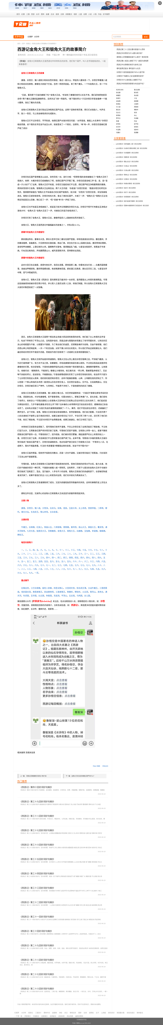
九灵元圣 (31, 531)
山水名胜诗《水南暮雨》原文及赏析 (127, 153)
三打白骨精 (35, 588)
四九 (99, 558)
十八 (101, 550)
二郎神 (100, 508)
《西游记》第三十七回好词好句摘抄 (37, 830)
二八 (69, 554)
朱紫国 (49, 596)
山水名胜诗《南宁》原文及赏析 (126, 192)
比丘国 (41, 596)
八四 (35, 569)
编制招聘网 (79, 1016)
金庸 (47, 14)
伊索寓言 (27, 1016)
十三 (73, 550)
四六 (82, 558)
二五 (52, 554)
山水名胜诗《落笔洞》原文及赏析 (126, 157)
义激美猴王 (60, 592)
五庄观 (72, 596)
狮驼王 (20, 535)
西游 (32, 14)
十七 (96, 550)
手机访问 (105, 766)
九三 (86, 569)
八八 (57, 569)
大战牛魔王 (93, 588)
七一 (48, 565)
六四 (98, 561)
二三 (40, 554)
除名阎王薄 (81, 588)
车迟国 (26, 596)
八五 (40, 569)
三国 (28, 14)
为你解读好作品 (81, 1019)
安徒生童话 (130, 1013)
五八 (63, 561)
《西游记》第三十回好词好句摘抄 (36, 931)
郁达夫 (118, 110)
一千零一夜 (18, 1016)
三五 (19, 558)
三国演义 (38, 1013)
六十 (75, 561)
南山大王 (82, 527)
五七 (57, 561)
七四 (65, 565)
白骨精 (32, 527)
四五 (77, 558)
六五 (103, 561)
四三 (65, 558)
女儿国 (87, 596)
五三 (35, 561)
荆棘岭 (70, 592)
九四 (92, 569)
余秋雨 (118, 101)
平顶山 (64, 596)
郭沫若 (136, 92)
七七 (82, 565)
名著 (85, 14)
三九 (42, 558)
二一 (29, 554)
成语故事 (61, 1016)
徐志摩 (118, 92)
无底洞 (56, 596)
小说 (90, 14)
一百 (36, 573)
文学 (23, 43)
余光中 (118, 127)
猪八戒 (37, 508)
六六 (19, 565)
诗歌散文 (68, 14)
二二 (35, 554)
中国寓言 (36, 1016)
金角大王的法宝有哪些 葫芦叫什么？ (83, 776)
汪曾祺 (136, 104)
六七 (25, 565)
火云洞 (85, 592)
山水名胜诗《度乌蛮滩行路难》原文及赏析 (129, 201)
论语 (85, 1013)
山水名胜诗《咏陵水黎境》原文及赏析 (128, 183)
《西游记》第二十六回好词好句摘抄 (37, 989)
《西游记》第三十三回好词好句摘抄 (37, 888)
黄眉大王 (92, 527)
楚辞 (79, 1013)
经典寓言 (44, 1016)
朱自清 (136, 95)
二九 (75, 554)
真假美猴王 (37, 592)
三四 (103, 554)
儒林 (42, 14)
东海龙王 (34, 512)
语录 (57, 14)
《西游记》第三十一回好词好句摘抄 (37, 917)
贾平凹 (118, 118)
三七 (31, 558)
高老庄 (100, 592)
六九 (36, 565)
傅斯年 (136, 110)
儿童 (80, 14)
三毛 (135, 98)
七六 (77, 565)
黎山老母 (44, 512)
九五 (98, 569)
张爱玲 (118, 98)
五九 (69, 561)
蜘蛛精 (102, 531)
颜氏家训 (111, 1013)
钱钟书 (136, 130)
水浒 (37, 14)
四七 (88, 558)
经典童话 (53, 1016)
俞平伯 (136, 124)
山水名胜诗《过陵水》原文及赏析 (126, 179)
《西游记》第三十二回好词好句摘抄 (37, 902)
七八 (88, 565)
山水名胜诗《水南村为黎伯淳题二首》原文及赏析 (131, 148)
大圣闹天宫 (70, 588)
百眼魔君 (52, 531)
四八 (94, 558)
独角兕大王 (41, 531)
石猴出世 (25, 588)
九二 (80, 569)
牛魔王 (24, 527)
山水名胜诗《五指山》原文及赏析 (126, 166)
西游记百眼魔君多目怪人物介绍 (36, 776)
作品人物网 (96, 766)
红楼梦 (30, 37)
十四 (78, 550)
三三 (98, 554)
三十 (80, 554)
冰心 (135, 115)
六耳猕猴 (57, 527)
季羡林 (118, 115)
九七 (19, 573)
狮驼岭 (77, 592)
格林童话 (140, 1013)
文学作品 (18, 37)
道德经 (91, 1013)
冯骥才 (118, 132)
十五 (84, 550)
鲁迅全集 (137, 90)
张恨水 (136, 127)
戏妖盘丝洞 (26, 592)
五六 (52, 561)
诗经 (60, 1013)
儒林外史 (47, 1013)
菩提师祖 (92, 508)
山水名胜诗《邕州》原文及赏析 (126, 188)
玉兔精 (87, 531)
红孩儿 (39, 527)
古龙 (52, 14)
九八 (25, 573)
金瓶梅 (54, 1013)
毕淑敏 (136, 118)
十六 (90, 550)
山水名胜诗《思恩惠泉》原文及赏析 (127, 197)
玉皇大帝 (73, 508)
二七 (63, 554)
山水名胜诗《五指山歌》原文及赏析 (127, 170)
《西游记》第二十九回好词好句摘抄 (37, 945)
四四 (71, 558)
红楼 (23, 14)
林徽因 (118, 95)
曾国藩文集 (120, 1013)
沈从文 (118, 112)
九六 (103, 569)
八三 (29, 569)
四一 (54, 558)
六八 (31, 565)
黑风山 (93, 592)
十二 (67, 550)
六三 (92, 561)
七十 (42, 565)
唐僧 (23, 508)
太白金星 (54, 512)
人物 (95, 14)
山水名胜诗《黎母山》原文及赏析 (126, 175)
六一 (80, 561)
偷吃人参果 (47, 588)
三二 (92, 554)
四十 (48, 558)
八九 (63, 569)
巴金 (135, 121)
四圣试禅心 (58, 588)
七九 (94, 565)
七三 (59, 565)
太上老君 (82, 508)
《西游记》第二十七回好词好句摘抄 (37, 974)
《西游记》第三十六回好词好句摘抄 (37, 845)
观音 (65, 508)
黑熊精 (66, 527)
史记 (66, 1013)
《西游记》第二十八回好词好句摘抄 (37, 960)
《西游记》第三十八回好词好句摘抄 (37, 816)
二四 (46, 554)
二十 (23, 554)
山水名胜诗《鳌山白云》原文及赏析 (127, 161)
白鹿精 (79, 531)
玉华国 (34, 596)
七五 (71, 565)
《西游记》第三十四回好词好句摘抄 (37, 873)
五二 (29, 561)
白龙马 (53, 508)
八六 (46, 569)
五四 (40, 561)
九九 (31, 573)
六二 (86, 561)
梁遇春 (136, 132)
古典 (62, 14)
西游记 (28, 43)
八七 (52, 569)
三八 (36, 558)
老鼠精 (95, 531)
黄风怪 (74, 527)
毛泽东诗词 (119, 90)
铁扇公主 (48, 527)
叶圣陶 (118, 130)
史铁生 (118, 124)
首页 (18, 14)
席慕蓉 (136, 101)
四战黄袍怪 (49, 592)
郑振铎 (136, 107)
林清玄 (118, 104)
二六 (57, 554)
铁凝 (117, 121)
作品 (99, 14)
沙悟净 (45, 508)
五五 (46, 561)
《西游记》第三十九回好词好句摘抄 (37, 801)
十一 (61, 550)
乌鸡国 (79, 596)
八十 (99, 565)
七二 (54, 565)
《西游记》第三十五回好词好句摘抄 (37, 859)
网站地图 (70, 1016)
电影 (75, 14)
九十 (69, 569)
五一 (23, 561)
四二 (59, 558)
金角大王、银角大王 (66, 531)
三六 (25, 558)
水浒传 (36, 37)
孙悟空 (30, 508)
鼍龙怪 (100, 527)
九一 (75, 569)
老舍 (135, 112)
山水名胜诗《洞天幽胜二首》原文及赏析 (129, 144)
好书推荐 (106, 14)
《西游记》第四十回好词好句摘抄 (36, 787)
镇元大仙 (25, 512)
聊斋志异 (73, 1013)
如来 (59, 508)
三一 (86, 554)
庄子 (97, 1013)
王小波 (118, 107)
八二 (23, 569)
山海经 (103, 1013)
